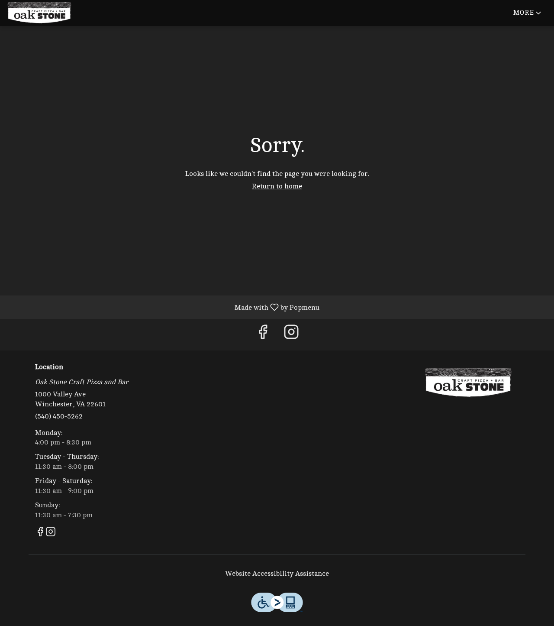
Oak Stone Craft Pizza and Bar (468, 382)
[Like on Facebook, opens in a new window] (263, 335)
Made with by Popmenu (162, 307)
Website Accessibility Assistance (277, 573)
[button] (528, 13)
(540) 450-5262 (59, 416)
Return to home (277, 186)
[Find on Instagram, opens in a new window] (291, 335)
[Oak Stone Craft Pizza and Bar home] (46, 13)
